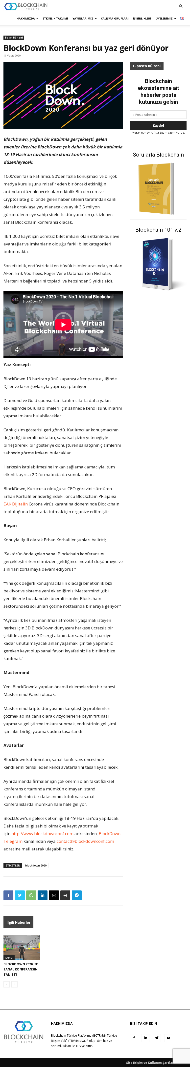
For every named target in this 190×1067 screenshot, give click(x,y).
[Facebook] (8, 895)
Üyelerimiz (164, 18)
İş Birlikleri (142, 18)
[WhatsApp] (31, 895)
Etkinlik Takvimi (55, 18)
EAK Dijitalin (15, 504)
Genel (9, 957)
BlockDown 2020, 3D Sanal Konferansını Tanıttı (21, 969)
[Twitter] (20, 895)
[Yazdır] (65, 895)
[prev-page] (6, 984)
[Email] (54, 895)
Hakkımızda (26, 18)
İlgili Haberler (18, 922)
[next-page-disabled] (14, 984)
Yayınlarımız (82, 18)
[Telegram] (77, 895)
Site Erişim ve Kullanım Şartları (150, 1063)
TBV (78, 1046)
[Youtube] (168, 1038)
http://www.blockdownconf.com (42, 833)
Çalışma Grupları (115, 18)
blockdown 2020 (36, 865)
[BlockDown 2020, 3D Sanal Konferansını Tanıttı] (21, 947)
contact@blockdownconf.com (85, 841)
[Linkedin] (43, 895)
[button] (181, 6)
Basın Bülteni (14, 37)
